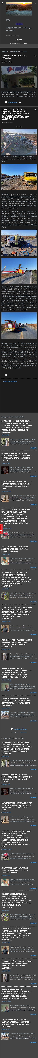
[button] (35, 56)
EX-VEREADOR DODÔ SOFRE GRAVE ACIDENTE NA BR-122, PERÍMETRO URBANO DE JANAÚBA (14, 549)
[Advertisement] (19, 397)
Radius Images (23, 732)
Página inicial (15, 44)
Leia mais (33, 448)
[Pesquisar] (35, 4)
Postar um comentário (10, 381)
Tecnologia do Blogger (20, 729)
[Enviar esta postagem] (20, 103)
